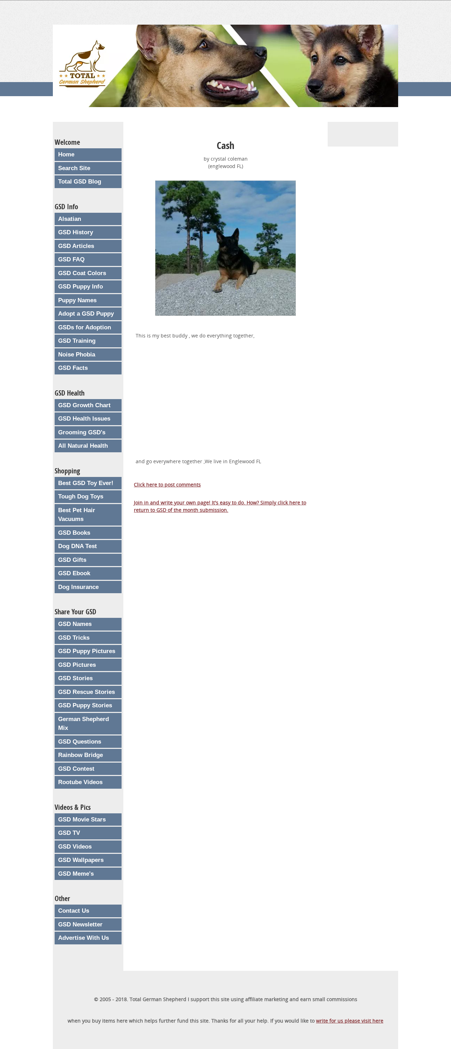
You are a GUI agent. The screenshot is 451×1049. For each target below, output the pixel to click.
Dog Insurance (78, 587)
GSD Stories (75, 678)
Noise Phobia (76, 354)
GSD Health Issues (84, 418)
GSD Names (75, 624)
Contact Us (73, 910)
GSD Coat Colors (82, 273)
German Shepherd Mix (83, 724)
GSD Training (76, 340)
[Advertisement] (225, 406)
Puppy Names (77, 300)
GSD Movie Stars (82, 819)
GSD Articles (76, 246)
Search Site (74, 168)
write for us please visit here (349, 1020)
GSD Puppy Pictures (86, 651)
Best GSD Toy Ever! (85, 483)
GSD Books (74, 532)
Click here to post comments (167, 484)
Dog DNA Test (77, 546)
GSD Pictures (77, 665)
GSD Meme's (76, 873)
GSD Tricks (73, 637)
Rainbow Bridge (80, 755)
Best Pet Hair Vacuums (76, 515)
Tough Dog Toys (80, 496)
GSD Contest (76, 768)
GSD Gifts (72, 560)
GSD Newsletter (80, 924)
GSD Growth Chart (84, 405)
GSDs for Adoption (84, 327)
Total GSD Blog (79, 181)
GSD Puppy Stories (85, 705)
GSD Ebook (74, 573)
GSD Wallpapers (81, 860)
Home (66, 154)
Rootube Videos (80, 782)
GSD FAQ (71, 259)
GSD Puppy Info (80, 286)
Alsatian (69, 219)
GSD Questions (79, 741)
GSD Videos (75, 846)
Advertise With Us (83, 938)
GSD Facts (73, 368)
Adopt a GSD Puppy (86, 313)
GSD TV (69, 833)
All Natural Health (83, 445)
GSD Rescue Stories (86, 692)
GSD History (75, 232)
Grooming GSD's (81, 432)
